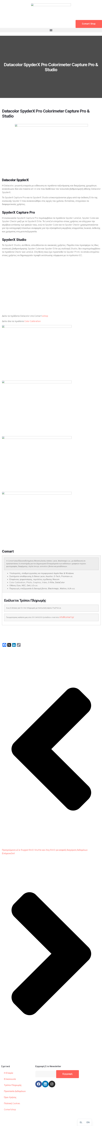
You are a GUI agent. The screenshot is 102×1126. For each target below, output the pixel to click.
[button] (51, 30)
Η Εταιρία (8, 1073)
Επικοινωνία (10, 1079)
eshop (45, 316)
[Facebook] (38, 1084)
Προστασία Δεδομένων (15, 1091)
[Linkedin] (45, 1084)
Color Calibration (32, 321)
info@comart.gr (66, 617)
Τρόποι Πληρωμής (13, 1085)
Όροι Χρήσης (10, 1097)
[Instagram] (52, 1084)
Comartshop (10, 1109)
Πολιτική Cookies (12, 1103)
